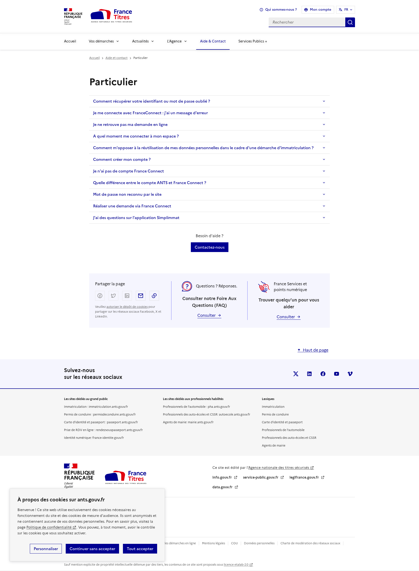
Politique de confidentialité (49, 527)
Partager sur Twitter (113, 296)
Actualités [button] (140, 41)
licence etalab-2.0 (236, 564)
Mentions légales (213, 543)
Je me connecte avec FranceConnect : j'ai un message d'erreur (150, 113)
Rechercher (350, 22)
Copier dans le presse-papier (154, 296)
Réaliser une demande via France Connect (132, 206)
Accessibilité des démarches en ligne (170, 543)
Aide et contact (116, 58)
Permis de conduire (275, 414)
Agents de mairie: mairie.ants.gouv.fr (188, 422)
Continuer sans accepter (92, 549)
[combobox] (247, 22)
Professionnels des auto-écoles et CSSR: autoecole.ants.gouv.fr (206, 414)
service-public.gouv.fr (260, 477)
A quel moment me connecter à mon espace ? (136, 136)
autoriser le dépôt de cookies (127, 307)
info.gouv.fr (222, 477)
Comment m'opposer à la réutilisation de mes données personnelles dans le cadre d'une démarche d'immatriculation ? (203, 148)
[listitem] (296, 374)
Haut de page (315, 350)
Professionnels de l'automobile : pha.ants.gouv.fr (196, 406)
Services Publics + (252, 41)
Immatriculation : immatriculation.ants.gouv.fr (96, 406)
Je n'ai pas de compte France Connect (128, 171)
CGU (234, 543)
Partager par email (140, 296)
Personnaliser (46, 549)
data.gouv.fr (222, 487)
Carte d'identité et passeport (282, 422)
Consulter (206, 315)
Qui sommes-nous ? (281, 9)
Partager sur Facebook (100, 296)
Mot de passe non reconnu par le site (127, 194)
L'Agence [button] (174, 41)
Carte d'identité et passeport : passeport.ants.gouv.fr (101, 422)
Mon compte (320, 9)
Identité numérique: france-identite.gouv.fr (94, 438)
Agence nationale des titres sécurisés (278, 467)
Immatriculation (273, 406)
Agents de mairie (273, 445)
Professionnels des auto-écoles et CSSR (289, 438)
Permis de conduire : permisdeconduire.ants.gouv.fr (100, 414)
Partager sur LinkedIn (127, 296)
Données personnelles (259, 543)
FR (346, 9)
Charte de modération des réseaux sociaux (310, 543)
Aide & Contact (213, 41)
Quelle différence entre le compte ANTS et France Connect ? (149, 183)
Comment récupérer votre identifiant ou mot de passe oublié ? (151, 101)
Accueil (70, 41)
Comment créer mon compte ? (122, 159)
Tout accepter (140, 549)
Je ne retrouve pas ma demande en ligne (130, 124)
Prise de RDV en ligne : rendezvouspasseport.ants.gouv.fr (103, 430)
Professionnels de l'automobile (283, 430)
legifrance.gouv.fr (304, 477)
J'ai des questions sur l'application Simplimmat (136, 217)
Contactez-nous (210, 247)
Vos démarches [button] (101, 41)
